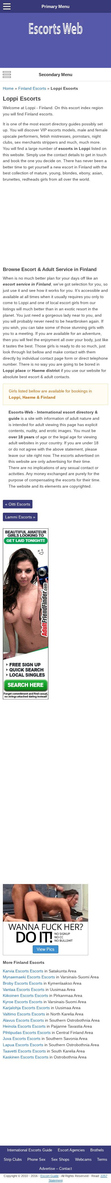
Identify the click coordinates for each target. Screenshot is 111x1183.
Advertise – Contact (55, 1168)
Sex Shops (60, 1159)
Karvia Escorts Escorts (23, 971)
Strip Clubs (13, 1159)
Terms (102, 1159)
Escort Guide (49, 1176)
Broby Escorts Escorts (22, 983)
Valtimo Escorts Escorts (24, 1014)
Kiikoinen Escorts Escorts (25, 995)
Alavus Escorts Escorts (23, 1020)
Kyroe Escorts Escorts (22, 1001)
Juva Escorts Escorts (21, 1038)
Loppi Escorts (22, 98)
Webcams (83, 1159)
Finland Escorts (32, 88)
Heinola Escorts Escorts (24, 1026)
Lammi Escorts (20, 517)
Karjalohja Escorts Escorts (26, 1007)
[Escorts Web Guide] (55, 37)
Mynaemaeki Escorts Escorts (29, 977)
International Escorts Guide (29, 1150)
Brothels (97, 1150)
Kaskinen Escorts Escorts (25, 1057)
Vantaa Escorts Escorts (23, 989)
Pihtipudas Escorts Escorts (27, 1032)
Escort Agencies (71, 1150)
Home (8, 88)
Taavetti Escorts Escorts (24, 1051)
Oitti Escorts (17, 504)
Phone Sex (36, 1159)
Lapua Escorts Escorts (23, 1044)
